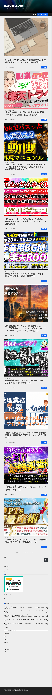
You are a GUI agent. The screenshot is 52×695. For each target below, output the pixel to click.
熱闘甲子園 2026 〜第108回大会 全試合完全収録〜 (14, 615)
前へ (17, 552)
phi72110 (6, 67)
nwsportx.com (14, 5)
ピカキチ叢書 (6, 566)
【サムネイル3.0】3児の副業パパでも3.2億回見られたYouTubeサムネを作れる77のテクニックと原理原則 (25, 221)
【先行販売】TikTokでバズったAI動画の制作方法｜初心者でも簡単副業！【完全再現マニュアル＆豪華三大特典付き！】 (25, 166)
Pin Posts (6, 622)
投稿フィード (6, 642)
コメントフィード (7, 645)
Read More (44, 67)
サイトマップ (6, 612)
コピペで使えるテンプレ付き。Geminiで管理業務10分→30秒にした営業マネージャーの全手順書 (25, 435)
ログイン (6, 639)
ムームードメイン (7, 594)
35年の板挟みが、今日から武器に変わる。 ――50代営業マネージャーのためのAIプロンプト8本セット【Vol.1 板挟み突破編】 (25, 328)
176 (29, 552)
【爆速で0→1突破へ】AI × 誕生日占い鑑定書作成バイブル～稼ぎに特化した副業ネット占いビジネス (24, 616)
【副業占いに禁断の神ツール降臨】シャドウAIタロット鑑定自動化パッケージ (19, 618)
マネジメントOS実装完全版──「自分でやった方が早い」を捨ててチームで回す (20, 614)
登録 (5, 636)
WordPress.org (7, 649)
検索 (5, 557)
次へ (35, 552)
